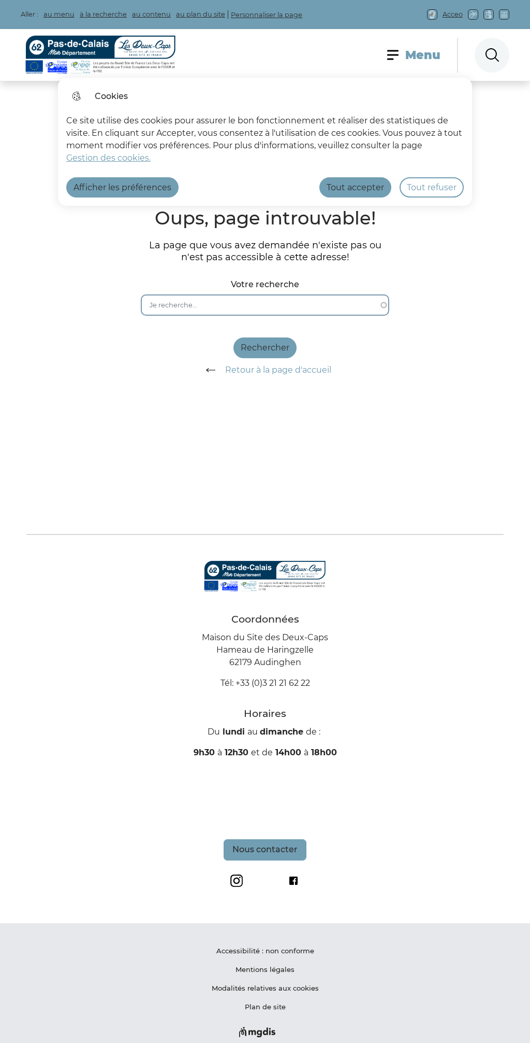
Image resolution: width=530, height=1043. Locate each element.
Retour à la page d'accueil (278, 370)
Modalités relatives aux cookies (265, 988)
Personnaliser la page (266, 15)
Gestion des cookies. (108, 158)
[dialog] (265, 142)
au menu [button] (59, 14)
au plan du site (200, 14)
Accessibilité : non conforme (265, 951)
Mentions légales (265, 969)
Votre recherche (265, 284)
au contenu (151, 14)
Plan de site (265, 1007)
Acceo (453, 14)
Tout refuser (432, 187)
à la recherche (103, 14)
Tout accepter (355, 187)
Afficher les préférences (122, 187)
